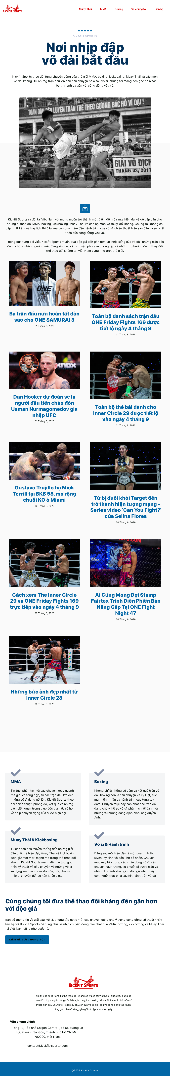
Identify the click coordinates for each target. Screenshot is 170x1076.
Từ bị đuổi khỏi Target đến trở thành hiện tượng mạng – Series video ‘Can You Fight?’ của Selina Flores (125, 507)
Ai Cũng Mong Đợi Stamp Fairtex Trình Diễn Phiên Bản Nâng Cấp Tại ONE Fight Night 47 (126, 604)
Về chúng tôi (138, 9)
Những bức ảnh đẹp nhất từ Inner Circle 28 (44, 695)
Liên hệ (159, 9)
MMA (103, 9)
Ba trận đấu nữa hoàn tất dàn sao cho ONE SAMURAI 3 (44, 317)
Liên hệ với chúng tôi (27, 939)
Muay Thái (85, 9)
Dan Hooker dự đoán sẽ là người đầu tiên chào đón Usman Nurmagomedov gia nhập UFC (44, 406)
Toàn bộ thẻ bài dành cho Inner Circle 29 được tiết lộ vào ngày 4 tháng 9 (125, 413)
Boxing (119, 9)
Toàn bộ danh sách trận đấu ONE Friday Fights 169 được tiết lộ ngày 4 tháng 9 (126, 322)
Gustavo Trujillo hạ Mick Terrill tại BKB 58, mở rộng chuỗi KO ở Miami (44, 494)
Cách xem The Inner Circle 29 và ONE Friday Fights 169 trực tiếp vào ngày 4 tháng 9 (44, 601)
